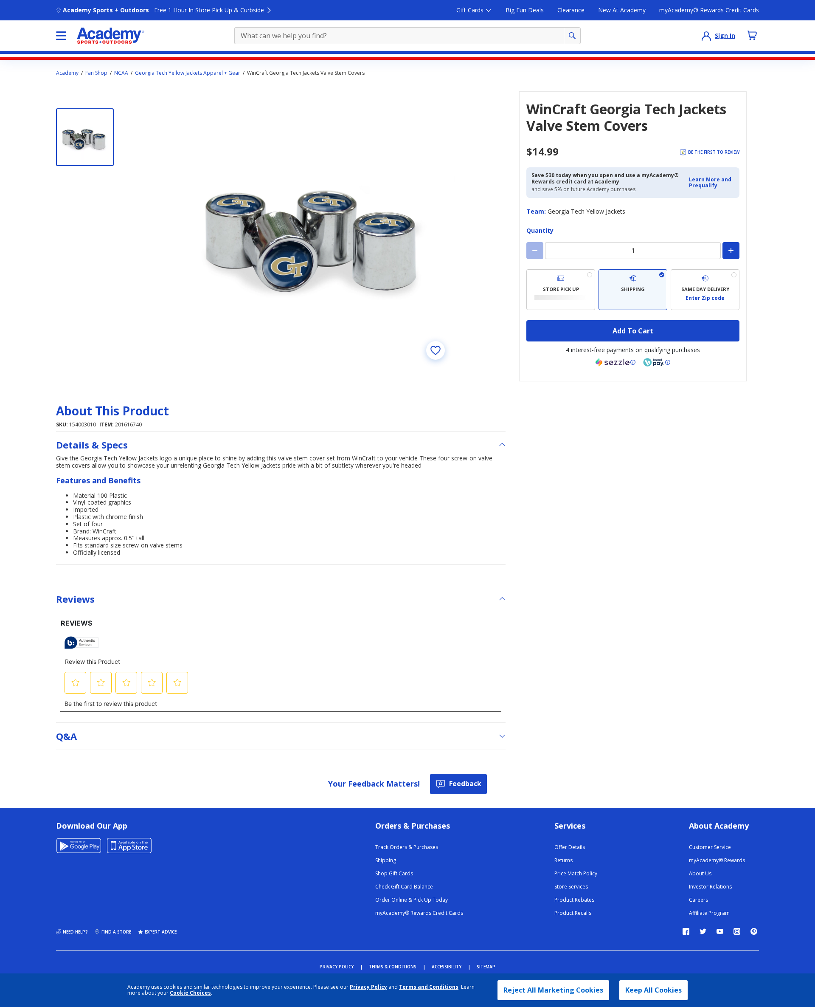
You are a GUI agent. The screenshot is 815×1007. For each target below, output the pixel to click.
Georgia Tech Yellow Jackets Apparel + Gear (187, 73)
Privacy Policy (368, 986)
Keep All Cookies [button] (653, 990)
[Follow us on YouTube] (720, 931)
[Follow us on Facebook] (686, 931)
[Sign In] (706, 35)
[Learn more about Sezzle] (615, 362)
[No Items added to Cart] (752, 35)
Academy (67, 73)
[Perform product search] (572, 35)
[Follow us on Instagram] (737, 931)
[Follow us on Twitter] (703, 931)
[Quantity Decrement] (534, 250)
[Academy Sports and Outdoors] (110, 35)
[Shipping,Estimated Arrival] (633, 290)
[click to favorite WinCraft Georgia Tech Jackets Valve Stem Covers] (435, 350)
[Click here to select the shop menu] (61, 35)
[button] (711, 183)
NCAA (121, 73)
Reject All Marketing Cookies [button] (553, 990)
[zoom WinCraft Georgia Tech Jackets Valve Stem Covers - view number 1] (316, 230)
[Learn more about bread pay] (656, 362)
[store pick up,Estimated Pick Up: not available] (561, 290)
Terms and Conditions (428, 986)
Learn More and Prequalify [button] (710, 182)
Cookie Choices (190, 993)
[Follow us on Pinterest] (754, 931)
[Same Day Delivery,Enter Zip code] (705, 290)
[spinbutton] (633, 250)
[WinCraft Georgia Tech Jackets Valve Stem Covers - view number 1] (84, 137)
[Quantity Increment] (730, 250)
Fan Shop (96, 73)
